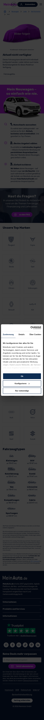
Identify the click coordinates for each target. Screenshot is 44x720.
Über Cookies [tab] (35, 334)
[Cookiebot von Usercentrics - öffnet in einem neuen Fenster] (31, 327)
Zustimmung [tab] (8, 334)
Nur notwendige (22, 391)
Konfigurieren (21, 383)
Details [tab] (22, 334)
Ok (22, 376)
